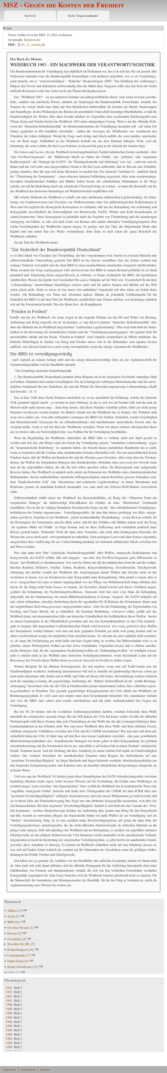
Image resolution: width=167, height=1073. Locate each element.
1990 (9, 1004)
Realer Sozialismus (22, 966)
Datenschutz (28, 1069)
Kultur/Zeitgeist (20, 949)
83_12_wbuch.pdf (33, 44)
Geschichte (16, 939)
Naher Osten (17, 961)
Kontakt (45, 1069)
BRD (13, 922)
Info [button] (9, 28)
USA (13, 972)
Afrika (14, 910)
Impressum (9, 1069)
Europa (14, 933)
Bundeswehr (32, 39)
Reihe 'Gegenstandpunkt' (83, 15)
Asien (13, 916)
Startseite (30, 15)
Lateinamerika (18, 955)
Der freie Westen (20, 927)
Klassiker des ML (21, 944)
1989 (9, 1030)
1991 (9, 987)
